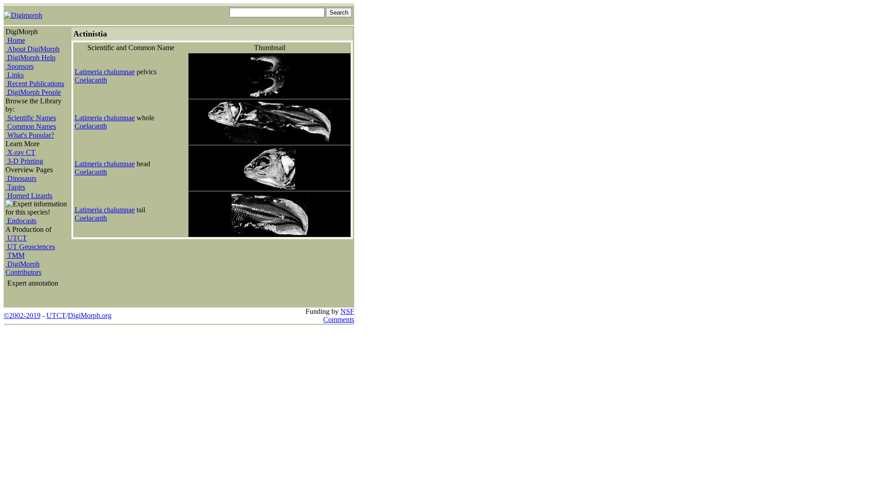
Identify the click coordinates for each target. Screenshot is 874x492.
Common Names (30, 126)
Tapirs (15, 187)
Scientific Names (30, 118)
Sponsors (19, 66)
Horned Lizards (28, 196)
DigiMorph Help (30, 58)
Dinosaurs (20, 178)
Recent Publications (34, 83)
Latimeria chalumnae (105, 72)
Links (14, 75)
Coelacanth (91, 80)
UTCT (16, 238)
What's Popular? (29, 135)
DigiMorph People (33, 92)
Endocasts (20, 221)
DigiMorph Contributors (23, 268)
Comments (338, 319)
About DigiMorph (32, 49)
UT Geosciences (30, 247)
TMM (15, 255)
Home (15, 40)
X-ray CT (20, 152)
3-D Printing (24, 161)
